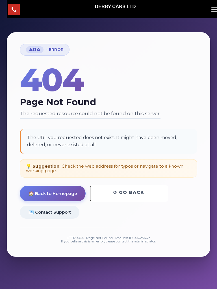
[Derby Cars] (115, 6)
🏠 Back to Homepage (53, 193)
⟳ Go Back (128, 192)
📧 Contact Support (50, 212)
